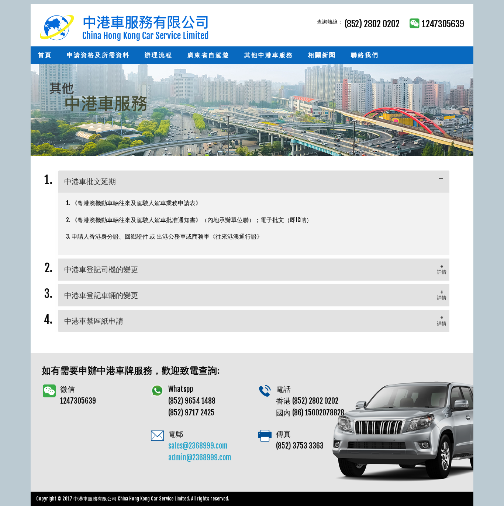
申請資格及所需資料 (98, 55)
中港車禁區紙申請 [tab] (93, 321)
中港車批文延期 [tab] (90, 181)
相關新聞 (322, 55)
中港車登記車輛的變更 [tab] (101, 295)
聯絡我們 (365, 55)
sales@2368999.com (198, 445)
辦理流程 (159, 55)
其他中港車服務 (268, 55)
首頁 (45, 55)
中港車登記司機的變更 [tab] (101, 269)
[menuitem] (45, 55)
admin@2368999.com (199, 457)
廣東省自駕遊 (208, 55)
